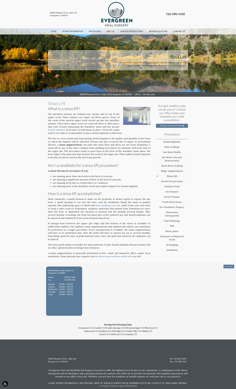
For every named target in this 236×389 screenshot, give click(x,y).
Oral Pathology (172, 220)
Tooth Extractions (172, 202)
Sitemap (182, 383)
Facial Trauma (172, 196)
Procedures (95, 31)
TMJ (172, 226)
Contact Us (179, 31)
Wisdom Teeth (172, 186)
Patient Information (72, 31)
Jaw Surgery (171, 191)
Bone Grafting (171, 147)
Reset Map (229, 266)
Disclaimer (171, 383)
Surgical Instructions (131, 31)
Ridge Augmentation (172, 171)
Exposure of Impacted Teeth (172, 238)
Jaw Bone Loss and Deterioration (172, 159)
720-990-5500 (175, 14)
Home (53, 31)
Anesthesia (172, 250)
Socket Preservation (172, 181)
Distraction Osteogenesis (172, 214)
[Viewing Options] (5, 384)
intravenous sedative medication (115, 256)
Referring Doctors (158, 31)
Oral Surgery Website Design (111, 386)
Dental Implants (171, 141)
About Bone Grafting (172, 165)
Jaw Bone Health (172, 152)
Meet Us (110, 31)
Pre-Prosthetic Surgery (172, 207)
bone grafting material (108, 205)
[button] (64, 291)
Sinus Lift (172, 176)
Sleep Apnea (171, 231)
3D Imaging (172, 244)
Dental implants (56, 129)
